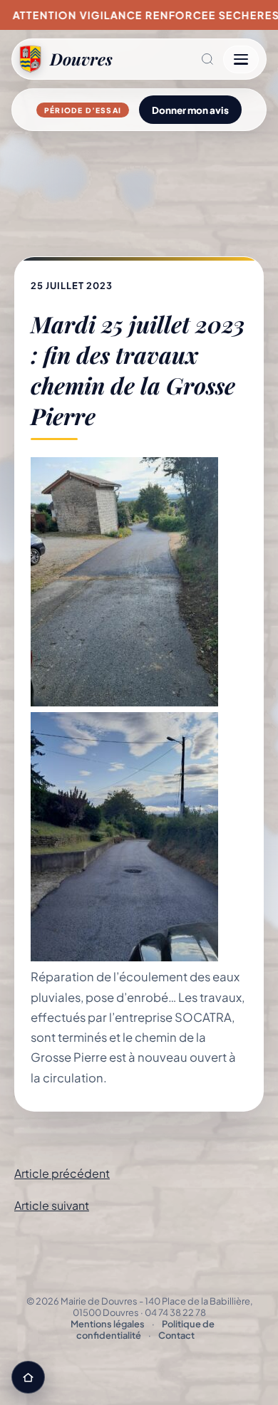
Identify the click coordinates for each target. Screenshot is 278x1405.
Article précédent (62, 1173)
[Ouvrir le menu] (241, 59)
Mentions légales (108, 1324)
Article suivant (51, 1205)
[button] (167, 59)
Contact (176, 1335)
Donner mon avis (190, 110)
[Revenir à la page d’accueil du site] (28, 1377)
